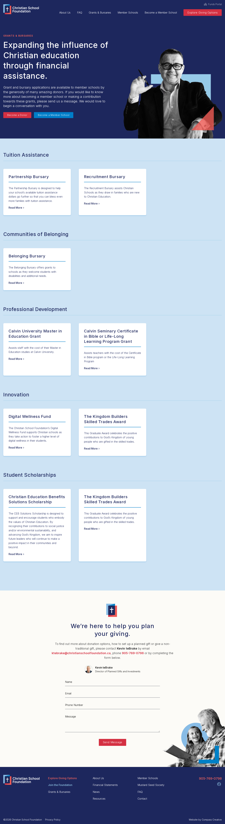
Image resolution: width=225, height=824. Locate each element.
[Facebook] (219, 784)
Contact (142, 798)
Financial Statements (105, 785)
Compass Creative (212, 819)
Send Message (112, 742)
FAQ (79, 12)
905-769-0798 (210, 778)
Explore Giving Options (202, 12)
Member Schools (128, 12)
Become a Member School (161, 12)
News (96, 791)
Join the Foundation (60, 785)
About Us (64, 12)
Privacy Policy (52, 819)
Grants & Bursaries (100, 12)
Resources (99, 798)
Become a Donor (17, 115)
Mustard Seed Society (151, 785)
